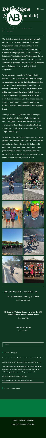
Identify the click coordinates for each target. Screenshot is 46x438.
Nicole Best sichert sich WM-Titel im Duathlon (17, 380)
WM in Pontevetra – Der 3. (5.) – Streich (23, 297)
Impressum (22, 420)
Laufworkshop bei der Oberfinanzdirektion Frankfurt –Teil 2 (21, 358)
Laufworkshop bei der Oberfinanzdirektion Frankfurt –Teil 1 (21, 362)
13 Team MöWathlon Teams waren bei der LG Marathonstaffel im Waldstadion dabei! (23, 313)
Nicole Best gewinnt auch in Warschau (14, 376)
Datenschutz (30, 420)
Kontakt (15, 420)
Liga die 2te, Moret (23, 327)
